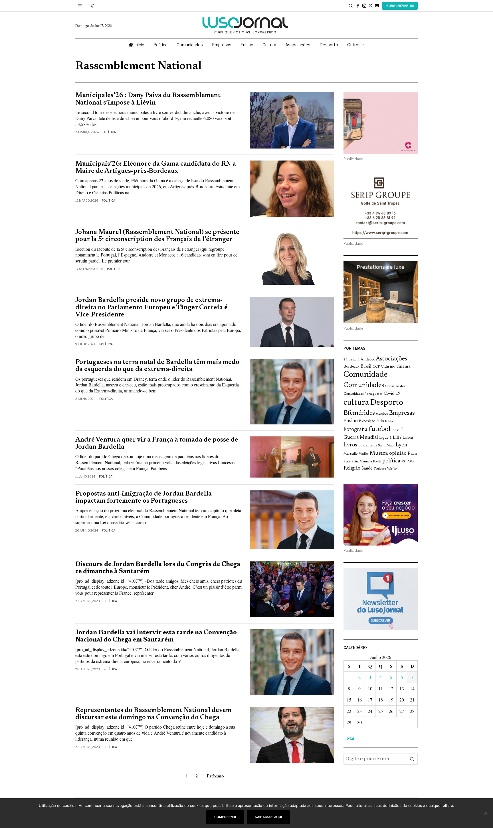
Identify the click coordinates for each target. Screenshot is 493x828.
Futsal (395, 430)
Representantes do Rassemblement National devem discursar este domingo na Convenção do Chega (153, 714)
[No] (486, 813)
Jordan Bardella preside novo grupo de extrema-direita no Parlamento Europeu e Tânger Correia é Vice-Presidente (151, 307)
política (391, 461)
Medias (363, 454)
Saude (366, 468)
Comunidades (364, 385)
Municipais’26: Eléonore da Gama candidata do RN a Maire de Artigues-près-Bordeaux (155, 168)
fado (380, 421)
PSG (410, 461)
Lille (397, 438)
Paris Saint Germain (358, 461)
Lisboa (408, 438)
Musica (378, 453)
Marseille (350, 454)
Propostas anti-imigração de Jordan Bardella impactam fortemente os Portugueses (143, 497)
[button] (412, 759)
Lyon (401, 445)
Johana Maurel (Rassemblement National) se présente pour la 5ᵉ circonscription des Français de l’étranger (157, 236)
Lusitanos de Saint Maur (376, 445)
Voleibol (392, 468)
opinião (398, 453)
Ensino (351, 421)
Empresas (402, 413)
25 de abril (351, 359)
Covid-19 (392, 394)
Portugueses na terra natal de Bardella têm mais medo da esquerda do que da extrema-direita (157, 366)
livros (350, 445)
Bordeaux (351, 366)
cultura (356, 402)
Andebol (368, 359)
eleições (382, 414)
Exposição (367, 421)
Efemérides (359, 413)
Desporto (386, 403)
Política (109, 132)
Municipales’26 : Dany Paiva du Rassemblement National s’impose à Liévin (148, 99)
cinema (404, 366)
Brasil (366, 366)
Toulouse (379, 468)
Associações (391, 359)
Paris (412, 454)
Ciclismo (388, 367)
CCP (376, 366)
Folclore (390, 421)
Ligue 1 (385, 438)
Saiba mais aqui (268, 817)
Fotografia (355, 429)
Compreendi (225, 817)
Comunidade (366, 375)
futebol (379, 429)
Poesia (377, 461)
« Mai (349, 738)
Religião (352, 468)
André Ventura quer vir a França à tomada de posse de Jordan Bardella (156, 443)
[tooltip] (358, 6)
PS (403, 461)
